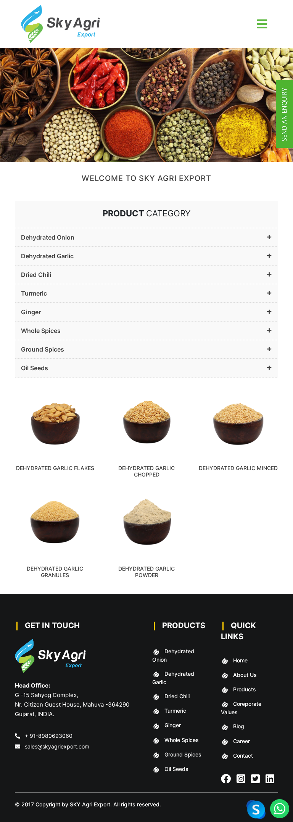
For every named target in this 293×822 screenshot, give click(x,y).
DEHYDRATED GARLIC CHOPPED (146, 471)
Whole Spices (41, 330)
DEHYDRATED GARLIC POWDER (146, 571)
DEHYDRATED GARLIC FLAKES (55, 468)
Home (240, 660)
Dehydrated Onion (47, 237)
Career (241, 741)
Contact (243, 755)
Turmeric (34, 293)
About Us (245, 675)
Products (244, 689)
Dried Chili (36, 274)
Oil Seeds (34, 368)
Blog (238, 726)
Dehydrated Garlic (47, 256)
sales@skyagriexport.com (57, 746)
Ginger (31, 312)
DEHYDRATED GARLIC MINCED (238, 468)
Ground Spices (42, 349)
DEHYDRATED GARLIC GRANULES (55, 571)
